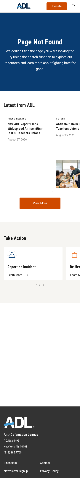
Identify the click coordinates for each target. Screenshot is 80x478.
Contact (45, 463)
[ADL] (24, 7)
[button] (73, 6)
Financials (10, 463)
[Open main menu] (7, 5)
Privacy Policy (49, 471)
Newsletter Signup (16, 471)
